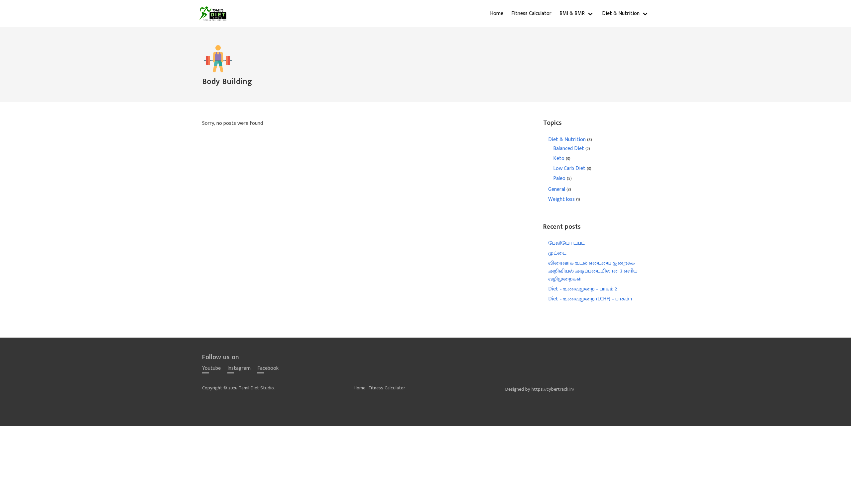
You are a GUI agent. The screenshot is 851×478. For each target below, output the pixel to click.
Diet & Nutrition (621, 13)
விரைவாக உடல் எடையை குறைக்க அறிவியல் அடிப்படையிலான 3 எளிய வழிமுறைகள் (593, 271)
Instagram (239, 368)
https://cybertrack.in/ (553, 389)
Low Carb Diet (569, 168)
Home (496, 13)
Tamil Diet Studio (213, 13)
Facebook (268, 368)
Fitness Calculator (531, 13)
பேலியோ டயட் (566, 243)
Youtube (211, 368)
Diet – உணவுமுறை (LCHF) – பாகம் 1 (590, 298)
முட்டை (557, 253)
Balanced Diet (568, 148)
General (556, 189)
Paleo (559, 178)
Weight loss (561, 199)
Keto (558, 158)
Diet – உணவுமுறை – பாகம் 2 (582, 288)
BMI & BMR (572, 13)
